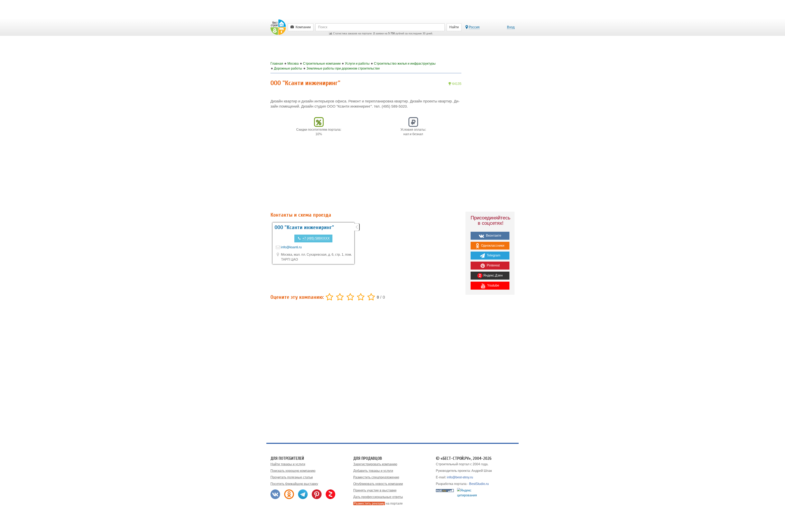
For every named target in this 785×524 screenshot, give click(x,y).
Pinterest (493, 265)
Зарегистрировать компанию (375, 464)
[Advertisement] (365, 176)
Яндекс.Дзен (492, 275)
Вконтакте (493, 235)
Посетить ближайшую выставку (294, 484)
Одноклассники (492, 245)
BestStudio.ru (479, 484)
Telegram (493, 255)
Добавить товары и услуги (373, 470)
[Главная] (278, 27)
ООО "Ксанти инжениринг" (304, 227)
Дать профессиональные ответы (378, 497)
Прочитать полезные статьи (291, 477)
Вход (511, 27)
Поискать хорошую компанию (292, 470)
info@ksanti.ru (291, 247)
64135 (456, 83)
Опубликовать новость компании (378, 484)
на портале (378, 503)
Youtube (492, 285)
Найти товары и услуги (287, 464)
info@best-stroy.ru (460, 477)
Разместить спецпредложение (376, 477)
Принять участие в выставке (375, 490)
